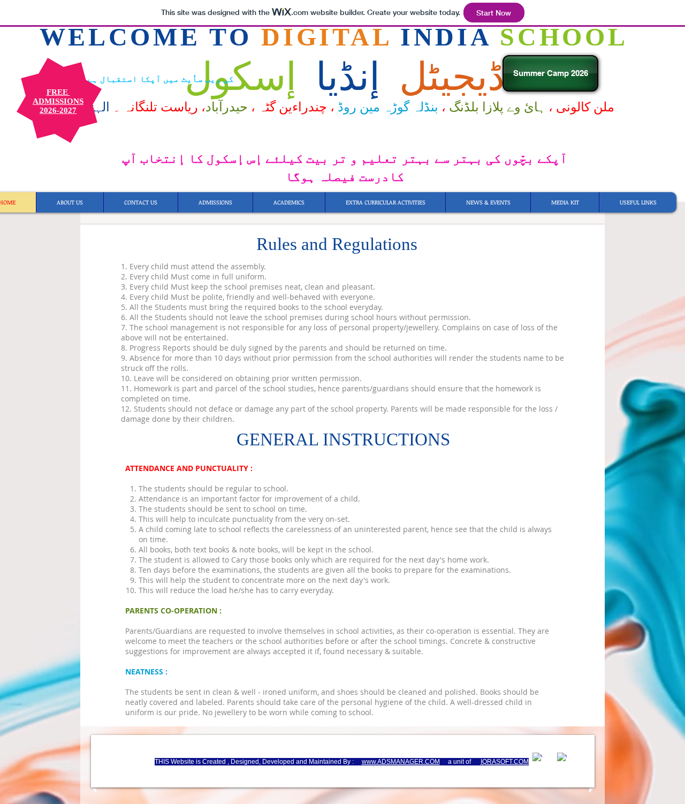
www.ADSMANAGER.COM (401, 761)
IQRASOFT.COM (505, 761)
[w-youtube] (574, 752)
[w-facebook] (537, 757)
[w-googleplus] (562, 757)
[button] (637, 202)
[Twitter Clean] (549, 752)
